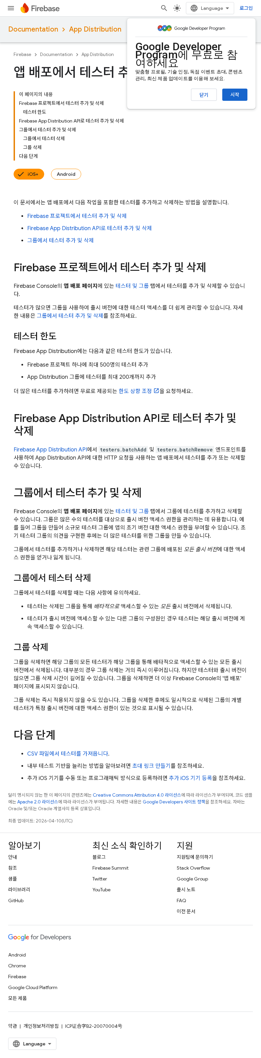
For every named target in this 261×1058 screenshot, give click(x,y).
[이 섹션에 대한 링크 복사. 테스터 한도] (63, 337)
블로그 (99, 857)
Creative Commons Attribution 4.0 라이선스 (137, 795)
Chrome (17, 966)
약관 (12, 1026)
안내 (12, 857)
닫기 (203, 95)
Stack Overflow (193, 868)
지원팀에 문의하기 (195, 857)
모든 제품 (17, 998)
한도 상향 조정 (135, 391)
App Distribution (95, 29)
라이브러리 (19, 890)
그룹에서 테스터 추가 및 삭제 (60, 240)
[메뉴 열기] (11, 8)
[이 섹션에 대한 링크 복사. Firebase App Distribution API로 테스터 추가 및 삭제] (40, 432)
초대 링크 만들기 (151, 766)
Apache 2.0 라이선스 (37, 802)
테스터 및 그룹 (132, 286)
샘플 (12, 879)
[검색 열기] (164, 8)
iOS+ (33, 174)
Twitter (99, 879)
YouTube (101, 890)
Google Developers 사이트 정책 (174, 802)
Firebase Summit (110, 868)
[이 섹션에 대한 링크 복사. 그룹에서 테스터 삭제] (98, 579)
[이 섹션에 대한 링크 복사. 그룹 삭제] (55, 648)
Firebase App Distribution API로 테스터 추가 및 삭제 (89, 228)
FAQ (181, 900)
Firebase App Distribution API (50, 449)
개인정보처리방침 (41, 1026)
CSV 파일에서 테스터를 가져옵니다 (67, 753)
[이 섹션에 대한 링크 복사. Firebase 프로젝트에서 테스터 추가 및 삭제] (213, 268)
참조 (12, 868)
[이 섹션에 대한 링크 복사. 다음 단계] (62, 736)
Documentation (33, 29)
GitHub (15, 900)
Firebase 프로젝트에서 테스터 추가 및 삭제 (77, 216)
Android (66, 174)
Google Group (192, 879)
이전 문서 (186, 911)
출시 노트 (186, 890)
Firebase (22, 54)
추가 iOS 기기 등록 (190, 778)
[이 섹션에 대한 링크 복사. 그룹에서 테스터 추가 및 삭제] (148, 494)
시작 (234, 95)
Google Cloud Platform (32, 987)
